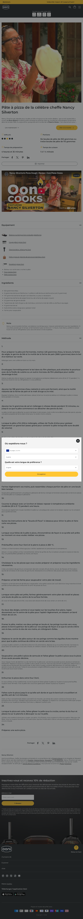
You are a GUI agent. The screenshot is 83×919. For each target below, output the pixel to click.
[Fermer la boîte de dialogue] (78, 441)
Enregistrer (41, 474)
